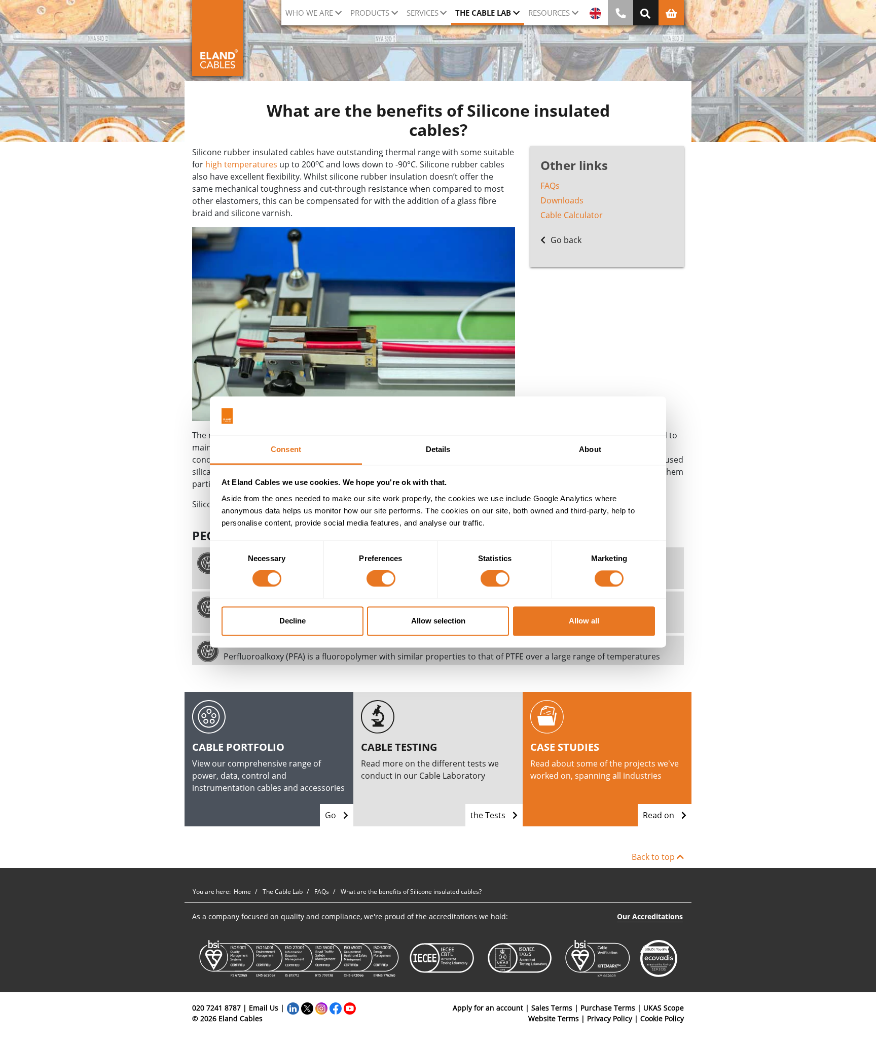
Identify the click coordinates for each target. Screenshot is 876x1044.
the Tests (488, 815)
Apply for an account (488, 1008)
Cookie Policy (662, 1018)
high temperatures (241, 164)
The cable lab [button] (483, 13)
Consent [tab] (286, 449)
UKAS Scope (663, 1008)
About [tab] (590, 449)
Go (331, 815)
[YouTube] (350, 1008)
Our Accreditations (650, 916)
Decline (292, 620)
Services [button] (423, 13)
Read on (659, 815)
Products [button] (369, 13)
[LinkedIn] (293, 1008)
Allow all (584, 620)
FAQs (550, 185)
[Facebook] (336, 1008)
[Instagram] (321, 1008)
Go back (565, 240)
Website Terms (553, 1018)
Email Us (263, 1008)
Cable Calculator (571, 215)
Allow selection (438, 620)
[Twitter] (307, 1008)
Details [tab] (438, 449)
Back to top (654, 856)
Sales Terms (551, 1008)
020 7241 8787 (216, 1008)
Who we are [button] (309, 13)
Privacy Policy (609, 1018)
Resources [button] (549, 13)
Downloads (561, 200)
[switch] (381, 579)
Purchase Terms (607, 1008)
